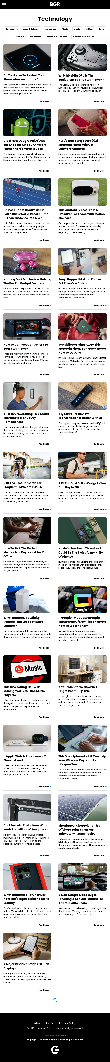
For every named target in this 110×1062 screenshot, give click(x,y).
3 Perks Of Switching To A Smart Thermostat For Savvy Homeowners (26, 418)
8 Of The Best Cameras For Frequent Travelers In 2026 (22, 485)
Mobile (65, 29)
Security (20, 37)
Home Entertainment (83, 37)
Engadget (32, 1039)
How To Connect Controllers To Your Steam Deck (25, 346)
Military (89, 29)
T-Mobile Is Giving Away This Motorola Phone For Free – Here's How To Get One (82, 348)
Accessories (12, 29)
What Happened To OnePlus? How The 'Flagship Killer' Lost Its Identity (26, 899)
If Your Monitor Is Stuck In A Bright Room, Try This (78, 689)
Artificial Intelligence (57, 37)
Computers (50, 29)
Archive (50, 1023)
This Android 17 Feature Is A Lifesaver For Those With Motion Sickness (81, 214)
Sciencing (65, 1039)
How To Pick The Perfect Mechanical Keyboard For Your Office (26, 552)
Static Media (41, 1028)
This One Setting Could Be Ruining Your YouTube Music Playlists (24, 691)
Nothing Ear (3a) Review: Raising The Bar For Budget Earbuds (27, 281)
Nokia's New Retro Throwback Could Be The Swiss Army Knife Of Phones (80, 552)
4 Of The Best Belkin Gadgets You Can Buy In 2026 (82, 485)
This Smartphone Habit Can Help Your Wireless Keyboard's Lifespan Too (82, 760)
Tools (101, 29)
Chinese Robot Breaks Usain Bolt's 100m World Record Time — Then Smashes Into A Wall (25, 214)
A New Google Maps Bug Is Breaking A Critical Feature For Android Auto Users (80, 899)
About (38, 1023)
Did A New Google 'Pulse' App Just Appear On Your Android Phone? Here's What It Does (24, 145)
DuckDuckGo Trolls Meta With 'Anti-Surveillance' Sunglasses (25, 827)
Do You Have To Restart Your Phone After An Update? (24, 77)
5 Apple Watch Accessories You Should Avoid (26, 758)
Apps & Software (31, 29)
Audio (77, 29)
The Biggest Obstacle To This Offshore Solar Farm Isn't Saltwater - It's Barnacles (79, 830)
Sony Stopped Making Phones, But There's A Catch (80, 281)
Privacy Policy (67, 1023)
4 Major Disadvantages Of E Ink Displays (26, 966)
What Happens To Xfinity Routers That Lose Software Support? (23, 622)
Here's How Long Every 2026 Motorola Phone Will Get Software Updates (78, 145)
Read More (44, 101)
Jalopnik (44, 1039)
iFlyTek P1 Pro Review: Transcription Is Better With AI (80, 416)
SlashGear (78, 1039)
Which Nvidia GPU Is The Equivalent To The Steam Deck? (81, 77)
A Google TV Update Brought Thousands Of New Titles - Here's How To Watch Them (82, 622)
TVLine (54, 1039)
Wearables (35, 37)
